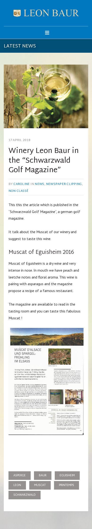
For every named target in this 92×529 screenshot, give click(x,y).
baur (42, 475)
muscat (40, 485)
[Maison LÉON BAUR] (46, 13)
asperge (19, 475)
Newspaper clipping (64, 184)
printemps (66, 485)
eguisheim (67, 475)
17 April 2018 (19, 140)
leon (17, 485)
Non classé (18, 191)
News (39, 184)
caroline (21, 184)
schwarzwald (24, 495)
